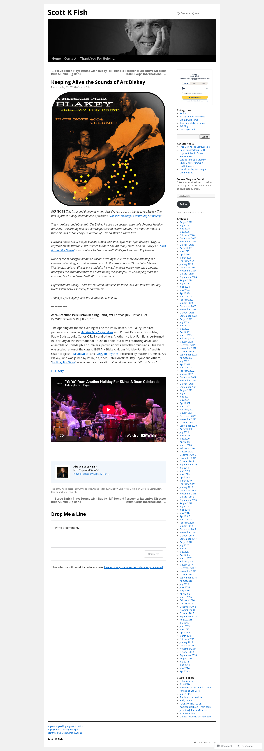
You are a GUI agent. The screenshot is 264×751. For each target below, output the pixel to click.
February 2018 (187, 522)
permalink (71, 492)
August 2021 (186, 390)
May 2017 (184, 551)
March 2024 (186, 296)
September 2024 (188, 277)
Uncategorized (187, 129)
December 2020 (188, 416)
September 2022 (188, 354)
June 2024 (185, 286)
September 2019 (188, 464)
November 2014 (188, 648)
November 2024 (188, 270)
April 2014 (185, 671)
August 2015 (186, 619)
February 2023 (187, 338)
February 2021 (187, 409)
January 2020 (186, 451)
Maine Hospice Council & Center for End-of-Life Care (196, 689)
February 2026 (187, 235)
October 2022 (187, 351)
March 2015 (186, 635)
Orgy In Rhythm (107, 354)
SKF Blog (184, 126)
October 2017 (187, 535)
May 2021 (184, 399)
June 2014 (185, 664)
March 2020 (186, 445)
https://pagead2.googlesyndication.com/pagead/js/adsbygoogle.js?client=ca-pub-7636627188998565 (67, 729)
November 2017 (188, 532)
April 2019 (185, 477)
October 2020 (187, 422)
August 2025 (186, 248)
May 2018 (184, 513)
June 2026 (185, 228)
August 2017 (186, 542)
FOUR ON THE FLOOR (191, 703)
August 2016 (186, 580)
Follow (183, 204)
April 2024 (185, 293)
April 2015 (185, 632)
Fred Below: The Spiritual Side (195, 146)
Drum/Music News (85, 488)
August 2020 (186, 429)
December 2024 (188, 267)
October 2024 (187, 273)
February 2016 (187, 600)
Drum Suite (80, 354)
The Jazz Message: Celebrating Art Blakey (135, 216)
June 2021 (185, 396)
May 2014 (184, 668)
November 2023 (188, 309)
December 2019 (188, 454)
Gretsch (145, 488)
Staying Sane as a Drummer (193, 159)
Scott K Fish (68, 12)
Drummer (135, 488)
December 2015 (188, 606)
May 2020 (184, 438)
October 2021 (187, 383)
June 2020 (185, 435)
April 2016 (185, 593)
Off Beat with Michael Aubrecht (195, 716)
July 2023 (184, 322)
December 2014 (188, 645)
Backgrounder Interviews (192, 116)
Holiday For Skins (63, 362)
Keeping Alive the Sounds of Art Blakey (98, 82)
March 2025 (186, 257)
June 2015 (185, 626)
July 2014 (184, 661)
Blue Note (124, 488)
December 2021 (188, 377)
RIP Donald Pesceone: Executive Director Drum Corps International (137, 72)
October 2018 (187, 496)
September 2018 (188, 500)
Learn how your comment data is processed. (133, 567)
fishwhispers (186, 681)
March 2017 (186, 558)
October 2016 (187, 574)
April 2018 (185, 516)
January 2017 (186, 564)
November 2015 (188, 610)
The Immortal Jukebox (191, 697)
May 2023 (184, 328)
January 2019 (186, 487)
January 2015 (186, 642)
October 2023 (187, 312)
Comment (153, 553)
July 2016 (184, 584)
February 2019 (187, 483)
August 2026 (186, 222)
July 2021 (184, 393)
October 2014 (187, 652)
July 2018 (184, 506)
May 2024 (184, 290)
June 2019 (185, 471)
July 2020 (184, 432)
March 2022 (186, 367)
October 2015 (187, 613)
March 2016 (186, 597)
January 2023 (186, 341)
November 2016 (188, 571)
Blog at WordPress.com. (205, 742)
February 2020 (187, 448)
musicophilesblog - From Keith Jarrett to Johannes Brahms (195, 708)
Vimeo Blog (185, 694)
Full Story (57, 371)
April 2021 (185, 403)
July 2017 (184, 545)
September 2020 (188, 425)
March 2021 (186, 406)
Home (56, 58)
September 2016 (188, 577)
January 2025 (186, 264)
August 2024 (186, 280)
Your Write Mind (188, 713)
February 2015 (187, 639)
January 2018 (186, 525)
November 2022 (188, 348)
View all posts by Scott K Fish (91, 473)
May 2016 (184, 590)
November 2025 (188, 241)
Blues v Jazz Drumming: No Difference (191, 164)
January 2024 (186, 302)
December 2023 (188, 306)
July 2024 (184, 283)
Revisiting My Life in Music (192, 123)
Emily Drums (186, 700)
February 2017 (187, 561)
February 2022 (187, 370)
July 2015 (184, 622)
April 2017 (185, 555)
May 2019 (184, 474)
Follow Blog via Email (190, 179)
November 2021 (188, 380)
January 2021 (186, 412)
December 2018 (188, 490)
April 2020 (185, 441)
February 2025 (187, 260)
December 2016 (188, 567)
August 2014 (186, 658)
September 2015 (188, 616)
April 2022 (185, 364)
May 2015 (184, 629)
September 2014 (188, 655)
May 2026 (184, 231)
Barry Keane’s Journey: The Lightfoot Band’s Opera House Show (193, 153)
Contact (70, 58)
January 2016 (186, 603)
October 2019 (187, 461)
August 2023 (186, 319)
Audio (183, 113)
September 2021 (188, 387)
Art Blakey (112, 488)
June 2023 (185, 325)
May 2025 (184, 251)
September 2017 (188, 538)
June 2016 (185, 587)
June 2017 (185, 548)
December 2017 (188, 529)
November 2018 (188, 493)
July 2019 (184, 467)
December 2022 (188, 345)
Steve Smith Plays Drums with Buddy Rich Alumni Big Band (79, 72)
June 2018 (185, 509)
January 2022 (186, 374)
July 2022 (184, 361)
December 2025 (188, 238)
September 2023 (188, 315)
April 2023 (185, 332)
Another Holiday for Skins (97, 332)
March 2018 (186, 519)
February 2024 (187, 299)
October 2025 (187, 244)
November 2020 (188, 419)
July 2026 (184, 225)
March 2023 (186, 335)
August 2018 (186, 503)
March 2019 (186, 480)
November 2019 (188, 458)
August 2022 (186, 357)
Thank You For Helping (97, 58)
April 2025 (185, 254)
